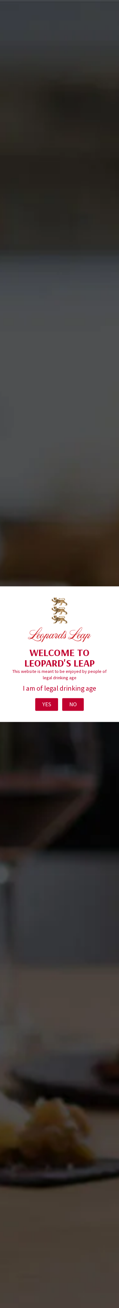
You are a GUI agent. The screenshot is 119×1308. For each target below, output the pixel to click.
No (73, 704)
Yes (46, 704)
